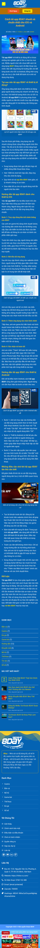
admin (32, 32)
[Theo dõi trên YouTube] (8, 855)
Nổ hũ (4, 652)
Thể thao (5, 657)
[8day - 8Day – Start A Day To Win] (20, 4)
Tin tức (4, 661)
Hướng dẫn (6, 644)
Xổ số (4, 665)
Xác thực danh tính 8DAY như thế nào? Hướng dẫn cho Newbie (21, 688)
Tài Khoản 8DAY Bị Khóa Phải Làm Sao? (22, 716)
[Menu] (4, 4)
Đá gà (4, 635)
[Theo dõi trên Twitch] (16, 855)
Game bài (5, 640)
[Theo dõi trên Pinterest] (4, 855)
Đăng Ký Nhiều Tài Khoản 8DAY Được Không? (23, 707)
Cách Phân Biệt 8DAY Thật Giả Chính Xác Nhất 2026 (22, 679)
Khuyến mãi (6, 648)
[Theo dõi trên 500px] (12, 855)
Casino (4, 631)
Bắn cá (4, 627)
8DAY (32, 927)
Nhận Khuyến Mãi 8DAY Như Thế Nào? (21, 697)
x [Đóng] (6, 933)
